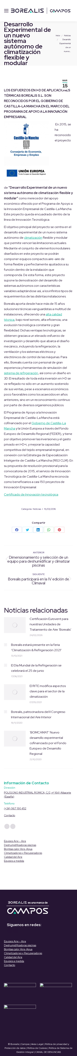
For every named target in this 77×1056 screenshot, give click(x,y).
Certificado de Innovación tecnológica (31, 494)
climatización (33, 238)
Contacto (9, 815)
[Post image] (15, 625)
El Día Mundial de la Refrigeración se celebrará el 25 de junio (36, 668)
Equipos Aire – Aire (15, 841)
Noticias (37, 509)
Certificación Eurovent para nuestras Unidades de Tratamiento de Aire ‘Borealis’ (50, 624)
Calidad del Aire (13, 857)
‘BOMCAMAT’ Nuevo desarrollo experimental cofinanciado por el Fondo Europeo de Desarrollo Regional (48, 743)
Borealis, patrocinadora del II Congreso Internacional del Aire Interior (38, 714)
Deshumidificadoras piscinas (20, 845)
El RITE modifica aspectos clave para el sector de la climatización (48, 691)
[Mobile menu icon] (6, 10)
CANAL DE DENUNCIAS (48, 1052)
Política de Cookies (37, 1048)
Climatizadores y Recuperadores (23, 853)
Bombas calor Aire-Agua (18, 849)
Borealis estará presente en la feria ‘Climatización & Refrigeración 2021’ (36, 647)
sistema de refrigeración (21, 373)
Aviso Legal (37, 1044)
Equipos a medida (14, 861)
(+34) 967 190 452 (15, 808)
